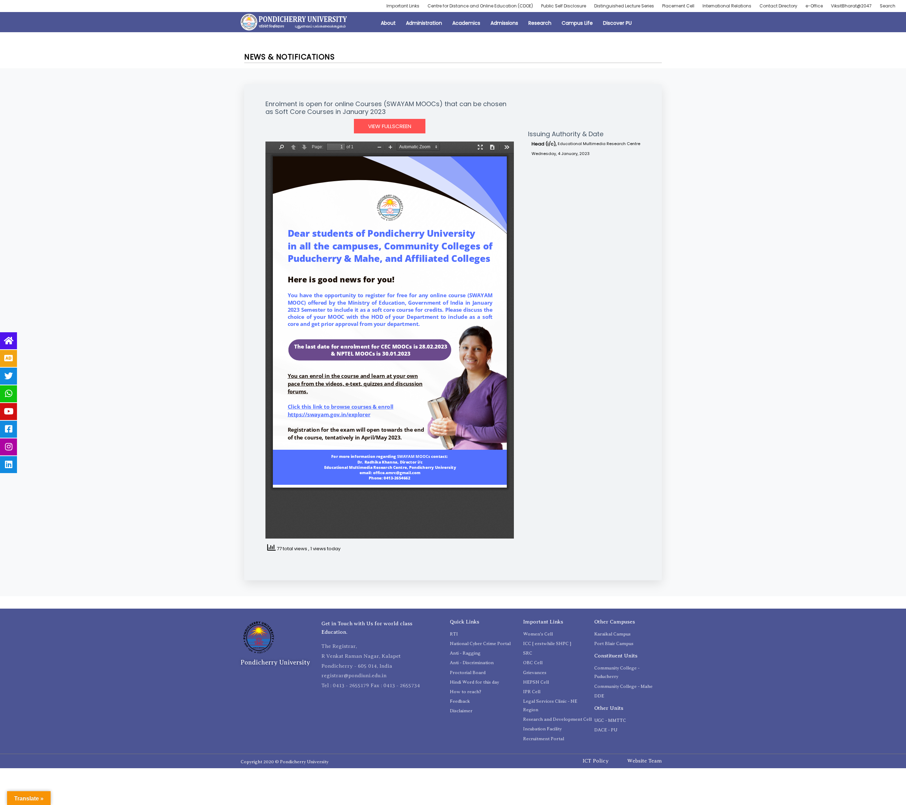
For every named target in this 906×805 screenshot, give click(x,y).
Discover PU (617, 23)
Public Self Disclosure (563, 6)
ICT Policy (596, 761)
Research (539, 23)
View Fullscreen (389, 126)
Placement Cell (678, 6)
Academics (466, 23)
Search (887, 6)
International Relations (727, 6)
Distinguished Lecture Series (624, 6)
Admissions (504, 23)
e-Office (814, 6)
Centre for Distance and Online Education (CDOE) (480, 6)
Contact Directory (778, 6)
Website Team (644, 761)
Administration (424, 23)
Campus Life (577, 23)
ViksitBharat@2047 (851, 6)
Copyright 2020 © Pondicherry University (284, 761)
